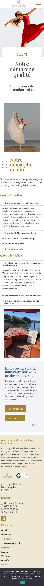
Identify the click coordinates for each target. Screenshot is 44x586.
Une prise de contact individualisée (21, 203)
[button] (22, 202)
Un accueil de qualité (14, 243)
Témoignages (6, 556)
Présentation (6, 534)
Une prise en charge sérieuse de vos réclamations (20, 301)
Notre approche (10, 539)
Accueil (4, 530)
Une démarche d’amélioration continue (23, 295)
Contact (4, 564)
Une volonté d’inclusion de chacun (21, 233)
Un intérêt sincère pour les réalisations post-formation (22, 264)
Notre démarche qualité (13, 543)
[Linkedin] (3, 518)
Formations (5, 548)
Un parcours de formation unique (20, 238)
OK (23, 582)
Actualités (5, 560)
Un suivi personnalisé (15, 248)
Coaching (4, 552)
